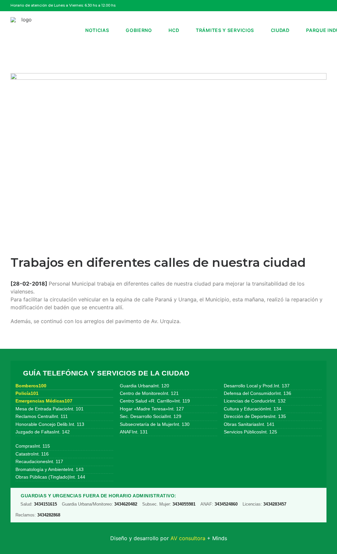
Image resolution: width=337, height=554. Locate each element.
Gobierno (139, 30)
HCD (173, 30)
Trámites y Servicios (225, 30)
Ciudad (280, 30)
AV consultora (187, 538)
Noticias (97, 30)
